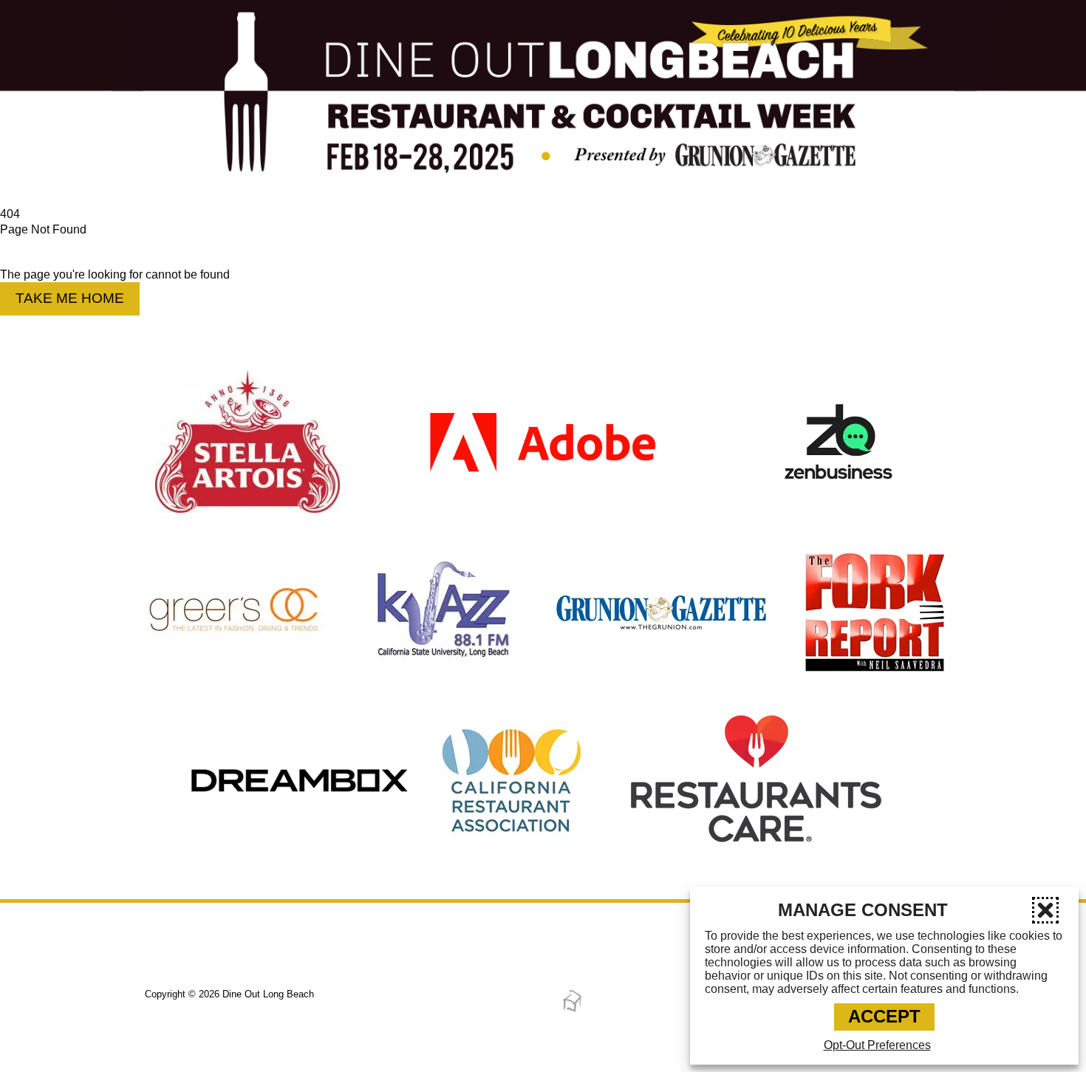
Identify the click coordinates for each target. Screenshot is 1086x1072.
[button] (1045, 910)
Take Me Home (70, 298)
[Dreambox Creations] (572, 1009)
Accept (884, 1016)
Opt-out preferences (877, 1045)
